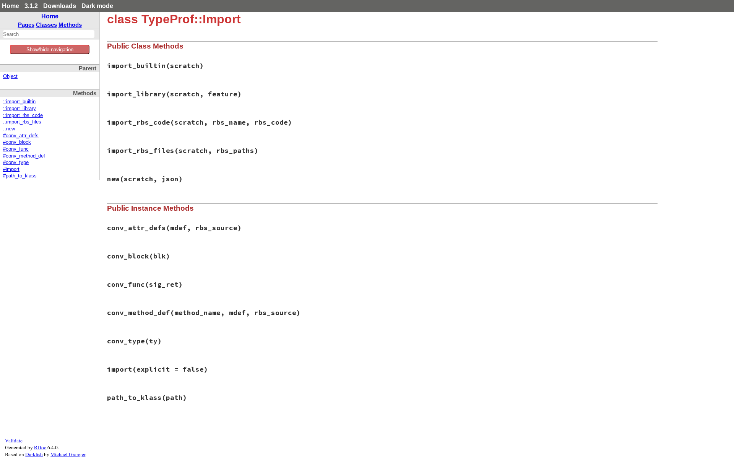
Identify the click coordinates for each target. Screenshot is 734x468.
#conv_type (16, 162)
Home (10, 6)
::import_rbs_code (23, 115)
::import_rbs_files (22, 122)
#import (11, 169)
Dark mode (97, 6)
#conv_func (16, 149)
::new (9, 129)
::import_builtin (19, 101)
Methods (70, 24)
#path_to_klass (20, 176)
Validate (14, 440)
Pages (26, 24)
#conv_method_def (24, 156)
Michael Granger (67, 454)
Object (10, 76)
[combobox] (48, 34)
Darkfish (34, 454)
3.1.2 (31, 6)
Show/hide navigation (49, 49)
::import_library (19, 108)
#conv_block (17, 142)
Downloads (59, 6)
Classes (46, 24)
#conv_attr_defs (21, 135)
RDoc (40, 447)
